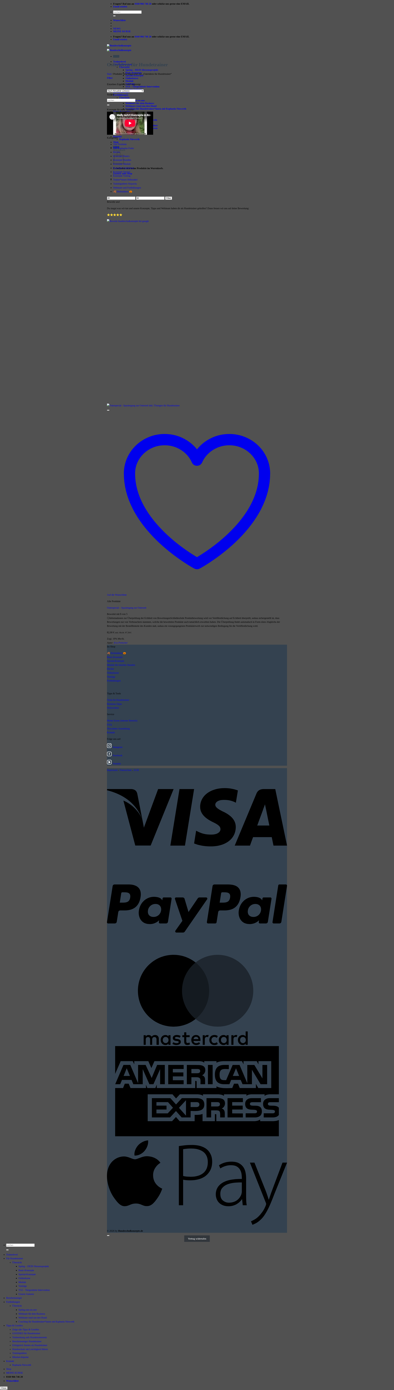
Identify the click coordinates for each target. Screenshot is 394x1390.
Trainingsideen (19, 1353)
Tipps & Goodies (14, 1325)
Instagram (117, 747)
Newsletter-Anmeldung (118, 728)
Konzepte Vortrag (121, 176)
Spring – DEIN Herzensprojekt (141, 70)
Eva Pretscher (121, 642)
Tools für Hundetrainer (118, 700)
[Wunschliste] (108, 410)
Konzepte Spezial (121, 171)
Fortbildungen (120, 95)
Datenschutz (126, 770)
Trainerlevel (12, 1254)
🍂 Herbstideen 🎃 (122, 191)
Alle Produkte (120, 144)
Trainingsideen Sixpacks (125, 183)
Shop (116, 142)
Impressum (112, 770)
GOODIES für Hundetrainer (26, 1333)
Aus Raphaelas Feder (123, 148)
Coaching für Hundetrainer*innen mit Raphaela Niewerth (155, 108)
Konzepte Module (122, 164)
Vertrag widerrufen (197, 1238)
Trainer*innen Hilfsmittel (125, 179)
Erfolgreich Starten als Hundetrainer (29, 1345)
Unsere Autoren (26, 1294)
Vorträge (111, 676)
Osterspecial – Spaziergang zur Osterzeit (126, 607)
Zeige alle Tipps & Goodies (25, 1329)
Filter (168, 198)
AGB (136, 770)
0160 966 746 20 (143, 3)
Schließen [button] (175, 618)
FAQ (109, 724)
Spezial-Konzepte (115, 661)
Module (129, 81)
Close (3, 1388)
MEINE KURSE (122, 31)
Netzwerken (113, 707)
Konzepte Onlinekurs (123, 168)
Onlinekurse (131, 78)
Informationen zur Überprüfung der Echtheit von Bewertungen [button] (193, 622)
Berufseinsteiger (14, 1298)
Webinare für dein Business (139, 103)
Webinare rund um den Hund (141, 106)
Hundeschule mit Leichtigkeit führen (30, 1349)
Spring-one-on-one (27, 1309)
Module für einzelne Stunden (121, 665)
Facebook (117, 755)
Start (109, 74)
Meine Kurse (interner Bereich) (122, 720)
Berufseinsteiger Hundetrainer (26, 1341)
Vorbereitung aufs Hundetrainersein (29, 1337)
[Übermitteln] (114, 15)
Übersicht (124, 97)
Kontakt (111, 732)
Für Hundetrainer (14, 1258)
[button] (116, 56)
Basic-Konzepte (115, 657)
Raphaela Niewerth (129, 139)
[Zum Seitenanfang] (108, 1235)
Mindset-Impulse (20, 1357)
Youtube (117, 763)
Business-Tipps (114, 704)
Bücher (110, 668)
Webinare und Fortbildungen (127, 187)
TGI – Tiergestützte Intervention (142, 86)
